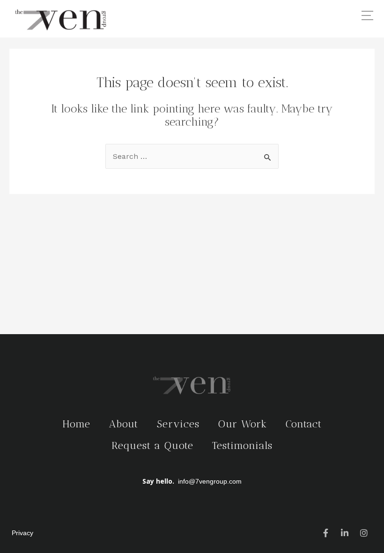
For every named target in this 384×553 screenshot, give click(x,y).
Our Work (242, 424)
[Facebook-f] (325, 532)
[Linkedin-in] (344, 532)
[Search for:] (192, 156)
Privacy (22, 533)
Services (178, 424)
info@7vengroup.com (210, 481)
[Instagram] (363, 532)
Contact (304, 424)
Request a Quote (152, 445)
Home (76, 424)
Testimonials (242, 445)
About (123, 424)
